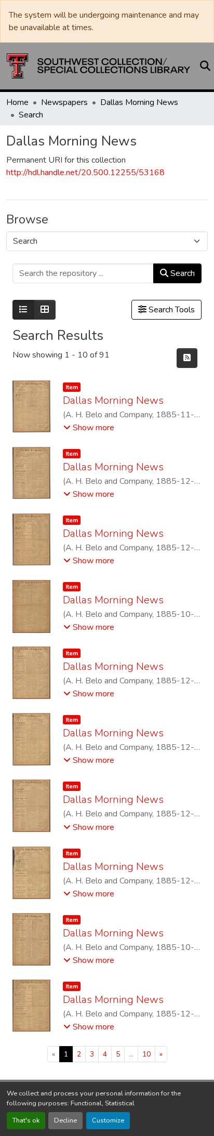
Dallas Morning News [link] (139, 102)
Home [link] (17, 102)
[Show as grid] (45, 310)
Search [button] (181, 273)
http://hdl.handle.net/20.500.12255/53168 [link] (85, 172)
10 (146, 1054)
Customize (108, 1120)
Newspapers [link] (64, 102)
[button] (98, 66)
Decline (65, 1120)
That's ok (25, 1120)
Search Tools (170, 309)
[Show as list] (23, 310)
